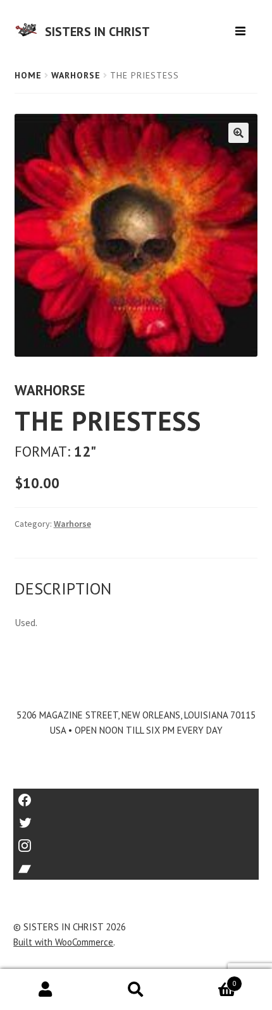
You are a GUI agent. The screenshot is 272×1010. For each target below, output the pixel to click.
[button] (238, 133)
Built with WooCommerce (63, 942)
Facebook (136, 796)
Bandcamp (136, 864)
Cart (209, 979)
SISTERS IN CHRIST (97, 31)
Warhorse (76, 75)
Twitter (136, 819)
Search (135, 990)
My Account (45, 990)
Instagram (136, 841)
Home (28, 75)
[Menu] (241, 26)
